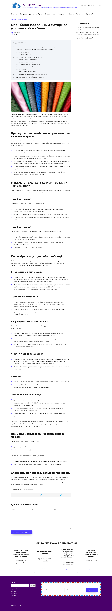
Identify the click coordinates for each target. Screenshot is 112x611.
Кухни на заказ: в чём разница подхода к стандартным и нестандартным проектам (67, 555)
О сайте (83, 5)
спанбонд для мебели (29, 141)
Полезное (79, 14)
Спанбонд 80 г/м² (25, 54)
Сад (53, 14)
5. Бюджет (22, 69)
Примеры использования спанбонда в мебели (32, 74)
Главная (14, 14)
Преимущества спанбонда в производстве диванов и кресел (37, 47)
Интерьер (23, 14)
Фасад (71, 14)
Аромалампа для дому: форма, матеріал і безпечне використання (21, 553)
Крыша (47, 14)
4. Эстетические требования (28, 67)
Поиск (13, 582)
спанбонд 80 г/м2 (36, 231)
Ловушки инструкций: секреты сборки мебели (91, 553)
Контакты (91, 5)
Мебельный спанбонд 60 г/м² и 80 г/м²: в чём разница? (35, 49)
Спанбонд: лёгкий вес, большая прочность (31, 77)
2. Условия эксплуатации (27, 62)
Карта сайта (90, 14)
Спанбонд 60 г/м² (24, 52)
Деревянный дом (35, 14)
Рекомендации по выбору (27, 71)
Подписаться (92, 590)
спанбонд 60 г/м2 (35, 121)
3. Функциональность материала (29, 64)
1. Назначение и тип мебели (28, 59)
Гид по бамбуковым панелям (44, 552)
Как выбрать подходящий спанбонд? (29, 57)
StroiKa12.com (32, 4)
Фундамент (62, 14)
